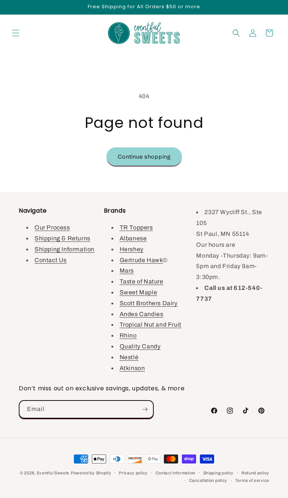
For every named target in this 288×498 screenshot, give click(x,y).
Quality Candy (140, 346)
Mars (127, 270)
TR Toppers (136, 227)
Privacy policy (133, 473)
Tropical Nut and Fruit (151, 324)
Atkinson (132, 368)
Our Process (52, 227)
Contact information (175, 473)
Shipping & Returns (62, 238)
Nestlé (129, 357)
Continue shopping (144, 157)
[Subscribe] (144, 409)
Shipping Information (64, 249)
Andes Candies (142, 314)
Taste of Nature (142, 281)
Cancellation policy (208, 480)
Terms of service (252, 480)
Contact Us (50, 260)
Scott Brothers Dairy (149, 303)
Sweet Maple (139, 292)
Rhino (128, 335)
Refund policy (255, 473)
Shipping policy (218, 473)
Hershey (132, 249)
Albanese (133, 238)
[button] (16, 33)
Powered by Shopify (91, 473)
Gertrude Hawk (141, 260)
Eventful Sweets (53, 473)
